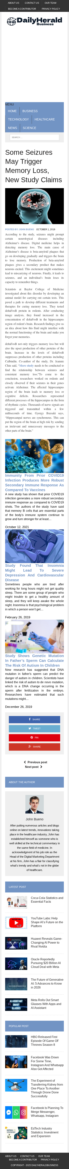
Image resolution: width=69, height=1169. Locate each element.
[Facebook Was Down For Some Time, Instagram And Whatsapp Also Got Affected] (16, 1065)
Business (30, 111)
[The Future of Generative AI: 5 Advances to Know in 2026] (16, 988)
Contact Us (32, 3)
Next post (31, 766)
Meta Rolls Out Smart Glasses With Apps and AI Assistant (46, 1003)
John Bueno (26, 229)
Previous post (37, 762)
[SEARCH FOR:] (34, 137)
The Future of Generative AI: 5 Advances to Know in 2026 (47, 983)
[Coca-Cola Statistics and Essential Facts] (16, 906)
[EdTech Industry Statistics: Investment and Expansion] (16, 1136)
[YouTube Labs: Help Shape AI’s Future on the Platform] (16, 926)
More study (26, 365)
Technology (18, 119)
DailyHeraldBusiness (44, 1165)
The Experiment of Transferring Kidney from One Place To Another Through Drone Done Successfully (47, 1088)
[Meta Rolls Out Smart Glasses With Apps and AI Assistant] (16, 1008)
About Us (13, 3)
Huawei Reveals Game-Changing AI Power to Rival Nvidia (46, 942)
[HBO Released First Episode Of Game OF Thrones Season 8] (16, 1045)
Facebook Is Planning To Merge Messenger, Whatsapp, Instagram (47, 1111)
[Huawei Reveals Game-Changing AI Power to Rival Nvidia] (16, 947)
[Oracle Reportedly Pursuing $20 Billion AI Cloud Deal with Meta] (16, 967)
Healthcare (45, 119)
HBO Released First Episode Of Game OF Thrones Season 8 (45, 1040)
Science (29, 128)
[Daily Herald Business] (34, 21)
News (12, 128)
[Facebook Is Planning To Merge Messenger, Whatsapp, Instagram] (16, 1116)
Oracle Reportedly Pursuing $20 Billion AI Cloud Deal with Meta (46, 963)
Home (12, 111)
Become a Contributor (22, 9)
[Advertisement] (34, 63)
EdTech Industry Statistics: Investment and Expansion (44, 1132)
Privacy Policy (51, 9)
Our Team (50, 3)
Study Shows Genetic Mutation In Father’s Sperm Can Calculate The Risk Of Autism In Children (34, 660)
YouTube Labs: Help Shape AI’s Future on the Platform (47, 922)
